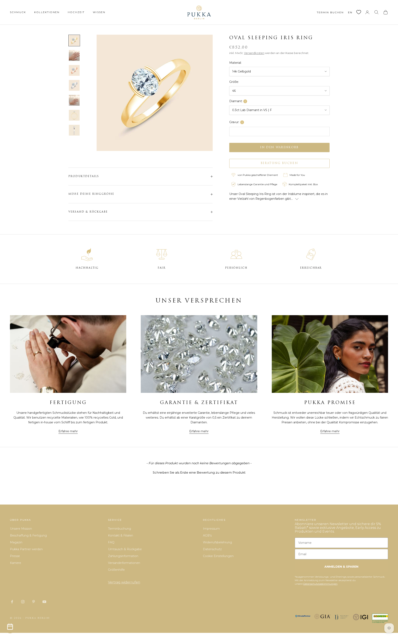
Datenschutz (212, 549)
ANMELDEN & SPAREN (341, 566)
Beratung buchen (279, 163)
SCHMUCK (18, 12)
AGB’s (207, 535)
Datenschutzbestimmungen (320, 583)
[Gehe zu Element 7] (74, 130)
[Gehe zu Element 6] (74, 115)
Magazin (16, 542)
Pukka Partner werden (26, 549)
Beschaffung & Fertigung (28, 535)
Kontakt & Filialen (120, 535)
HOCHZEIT (76, 12)
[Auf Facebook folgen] (12, 602)
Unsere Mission (21, 528)
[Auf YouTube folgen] (44, 602)
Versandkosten (254, 53)
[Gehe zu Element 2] (74, 55)
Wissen (99, 12)
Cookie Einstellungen (218, 556)
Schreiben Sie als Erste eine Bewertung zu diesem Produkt (199, 472)
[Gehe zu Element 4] (74, 85)
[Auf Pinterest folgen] (34, 602)
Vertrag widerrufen (124, 582)
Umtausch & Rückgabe (125, 549)
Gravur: (234, 122)
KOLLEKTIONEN (46, 12)
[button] (199, 472)
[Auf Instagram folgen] (23, 602)
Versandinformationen (124, 563)
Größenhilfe (116, 570)
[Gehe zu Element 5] (74, 100)
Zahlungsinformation (123, 556)
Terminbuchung (119, 528)
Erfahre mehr (68, 431)
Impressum (211, 528)
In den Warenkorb (279, 147)
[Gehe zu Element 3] (74, 70)
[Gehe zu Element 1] (74, 40)
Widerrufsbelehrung (217, 542)
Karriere (15, 563)
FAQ (111, 542)
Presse (15, 556)
